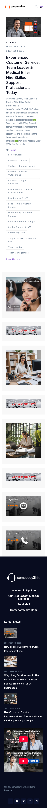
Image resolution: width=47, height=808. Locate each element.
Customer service (17, 160)
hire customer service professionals (20, 191)
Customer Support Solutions (18, 182)
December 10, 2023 (12, 643)
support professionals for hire (22, 240)
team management (18, 253)
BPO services (15, 155)
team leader (15, 247)
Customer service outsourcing (17, 173)
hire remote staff (18, 198)
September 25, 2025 (13, 671)
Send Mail (23, 604)
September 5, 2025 (12, 708)
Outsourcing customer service (20, 214)
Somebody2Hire (16, 233)
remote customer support (22, 221)
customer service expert (21, 166)
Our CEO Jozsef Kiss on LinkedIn (23, 597)
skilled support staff (19, 227)
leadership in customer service (21, 205)
